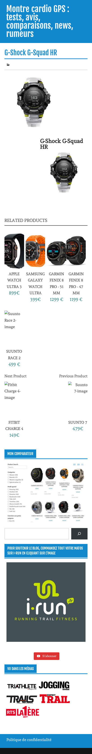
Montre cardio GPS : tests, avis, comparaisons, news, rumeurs (39, 21)
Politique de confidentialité (28, 739)
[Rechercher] (79, 533)
